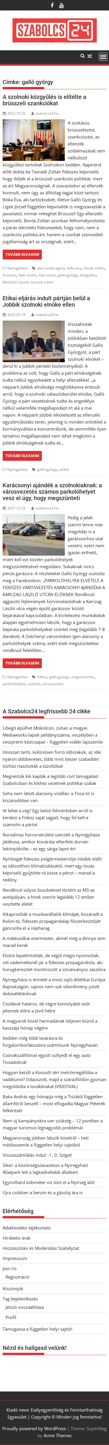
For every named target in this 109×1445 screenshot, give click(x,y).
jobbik (64, 469)
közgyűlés (88, 275)
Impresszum (15, 1258)
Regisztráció (17, 1277)
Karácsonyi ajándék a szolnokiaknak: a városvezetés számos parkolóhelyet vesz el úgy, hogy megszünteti (52, 492)
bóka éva (74, 268)
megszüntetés (82, 676)
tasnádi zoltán (42, 282)
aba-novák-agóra (51, 268)
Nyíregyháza (17, 268)
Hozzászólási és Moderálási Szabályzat (41, 1248)
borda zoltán (94, 268)
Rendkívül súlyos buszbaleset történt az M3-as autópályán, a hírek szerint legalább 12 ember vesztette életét (49, 897)
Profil (11, 1317)
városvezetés (53, 683)
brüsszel (9, 275)
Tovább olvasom (22, 254)
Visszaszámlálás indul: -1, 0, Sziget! (37, 1155)
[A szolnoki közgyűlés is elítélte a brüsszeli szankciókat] (34, 123)
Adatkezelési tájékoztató (27, 1228)
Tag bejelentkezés (20, 1299)
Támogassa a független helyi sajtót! (37, 1329)
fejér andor (28, 275)
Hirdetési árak (17, 1238)
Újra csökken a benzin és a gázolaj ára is (43, 1192)
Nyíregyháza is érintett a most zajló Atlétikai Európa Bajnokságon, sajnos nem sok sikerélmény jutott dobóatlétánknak (54, 986)
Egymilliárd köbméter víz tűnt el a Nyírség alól (48, 1182)
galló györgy (68, 275)
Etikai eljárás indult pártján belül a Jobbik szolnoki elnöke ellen (46, 301)
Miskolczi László (15, 282)
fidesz (42, 676)
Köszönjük (13, 1288)
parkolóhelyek (14, 683)
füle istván (47, 275)
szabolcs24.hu (46, 113)
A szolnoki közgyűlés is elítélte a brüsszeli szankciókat (44, 100)
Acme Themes (58, 1435)
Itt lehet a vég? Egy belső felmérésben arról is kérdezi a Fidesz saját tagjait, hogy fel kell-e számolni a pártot (47, 817)
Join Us (10, 1268)
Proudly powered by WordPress (34, 1428)
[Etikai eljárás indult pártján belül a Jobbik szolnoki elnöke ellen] (34, 324)
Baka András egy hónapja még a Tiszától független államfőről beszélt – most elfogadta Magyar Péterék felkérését (54, 1103)
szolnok (34, 683)
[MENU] (103, 57)
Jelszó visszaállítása (25, 1307)
